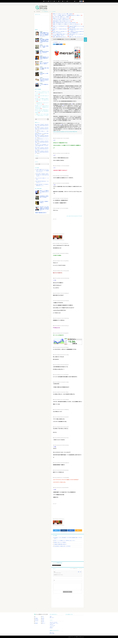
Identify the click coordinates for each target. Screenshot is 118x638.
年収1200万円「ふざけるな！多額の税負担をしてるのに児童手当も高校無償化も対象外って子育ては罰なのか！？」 (68, 538)
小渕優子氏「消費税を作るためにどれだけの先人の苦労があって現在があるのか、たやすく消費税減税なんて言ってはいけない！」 (44, 34)
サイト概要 (78, 3)
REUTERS (56, 1)
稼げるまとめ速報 (52, 633)
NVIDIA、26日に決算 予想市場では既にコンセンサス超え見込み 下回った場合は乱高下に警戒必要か (42, 111)
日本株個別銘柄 (56, 42)
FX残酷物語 (36, 618)
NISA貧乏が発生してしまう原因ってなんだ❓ (44, 74)
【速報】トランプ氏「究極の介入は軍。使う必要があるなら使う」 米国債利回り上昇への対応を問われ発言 (42, 107)
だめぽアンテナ (52, 626)
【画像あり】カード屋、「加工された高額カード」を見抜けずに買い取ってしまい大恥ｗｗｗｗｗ (42, 115)
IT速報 (50, 616)
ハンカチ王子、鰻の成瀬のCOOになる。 (44, 85)
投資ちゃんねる (52, 632)
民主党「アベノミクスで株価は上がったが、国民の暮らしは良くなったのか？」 (65, 540)
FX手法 (43, 616)
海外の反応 (64, 1)
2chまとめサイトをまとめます (53, 622)
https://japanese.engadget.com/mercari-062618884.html (65, 131)
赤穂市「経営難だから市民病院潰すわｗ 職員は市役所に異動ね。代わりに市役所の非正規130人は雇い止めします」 (44, 41)
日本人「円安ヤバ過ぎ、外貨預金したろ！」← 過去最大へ (61, 16)
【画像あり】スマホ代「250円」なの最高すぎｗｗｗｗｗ (61, 18)
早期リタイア (43, 623)
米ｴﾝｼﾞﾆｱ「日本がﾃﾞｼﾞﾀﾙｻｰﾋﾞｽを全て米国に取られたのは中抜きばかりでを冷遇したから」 (44, 79)
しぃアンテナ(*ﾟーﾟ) (52, 625)
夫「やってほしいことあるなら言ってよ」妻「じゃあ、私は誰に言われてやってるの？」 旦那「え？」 (42, 93)
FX (39, 3)
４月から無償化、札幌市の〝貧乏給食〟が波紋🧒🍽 (44, 68)
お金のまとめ (51, 624)
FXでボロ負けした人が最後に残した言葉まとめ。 (44, 202)
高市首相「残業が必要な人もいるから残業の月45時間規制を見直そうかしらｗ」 (44, 58)
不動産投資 (36, 623)
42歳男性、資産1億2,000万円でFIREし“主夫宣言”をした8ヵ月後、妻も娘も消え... (64, 22)
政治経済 (59, 3)
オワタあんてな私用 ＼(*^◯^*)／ (54, 623)
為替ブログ (76, 1)
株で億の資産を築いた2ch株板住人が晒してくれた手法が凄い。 (44, 197)
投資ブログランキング (70, 1)
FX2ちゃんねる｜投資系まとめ (75, 636)
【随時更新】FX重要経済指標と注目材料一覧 (60, 544)
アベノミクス (69, 3)
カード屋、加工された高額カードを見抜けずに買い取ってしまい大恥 (63, 19)
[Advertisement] (67, 8)
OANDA (60, 1)
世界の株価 (45, 1)
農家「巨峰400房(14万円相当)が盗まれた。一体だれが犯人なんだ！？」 (44, 52)
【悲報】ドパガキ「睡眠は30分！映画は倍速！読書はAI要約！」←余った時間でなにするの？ (42, 100)
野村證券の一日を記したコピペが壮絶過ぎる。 (60, 542)
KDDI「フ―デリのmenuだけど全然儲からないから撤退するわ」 (44, 63)
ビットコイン (36, 621)
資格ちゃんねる (52, 617)
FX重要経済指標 (51, 1)
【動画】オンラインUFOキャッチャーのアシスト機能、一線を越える (63, 13)
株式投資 (49, 3)
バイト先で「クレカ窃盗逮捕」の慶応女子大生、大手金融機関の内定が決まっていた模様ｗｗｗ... (67, 15)
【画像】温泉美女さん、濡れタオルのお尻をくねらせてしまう (62, 21)
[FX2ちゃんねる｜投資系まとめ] (41, 8)
